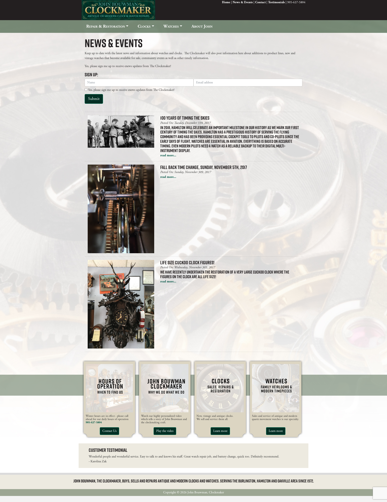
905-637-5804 (94, 422)
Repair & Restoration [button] (105, 26)
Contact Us (109, 431)
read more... (168, 155)
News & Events (243, 2)
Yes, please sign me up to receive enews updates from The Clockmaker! (131, 90)
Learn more (220, 431)
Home (226, 2)
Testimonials (276, 2)
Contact (260, 2)
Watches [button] (171, 26)
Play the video (165, 431)
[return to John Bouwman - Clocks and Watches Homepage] (118, 10)
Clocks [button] (144, 26)
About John (201, 26)
